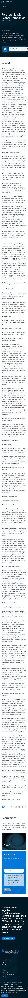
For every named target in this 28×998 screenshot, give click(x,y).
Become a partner (8, 938)
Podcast (5, 7)
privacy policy (11, 884)
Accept (4, 995)
